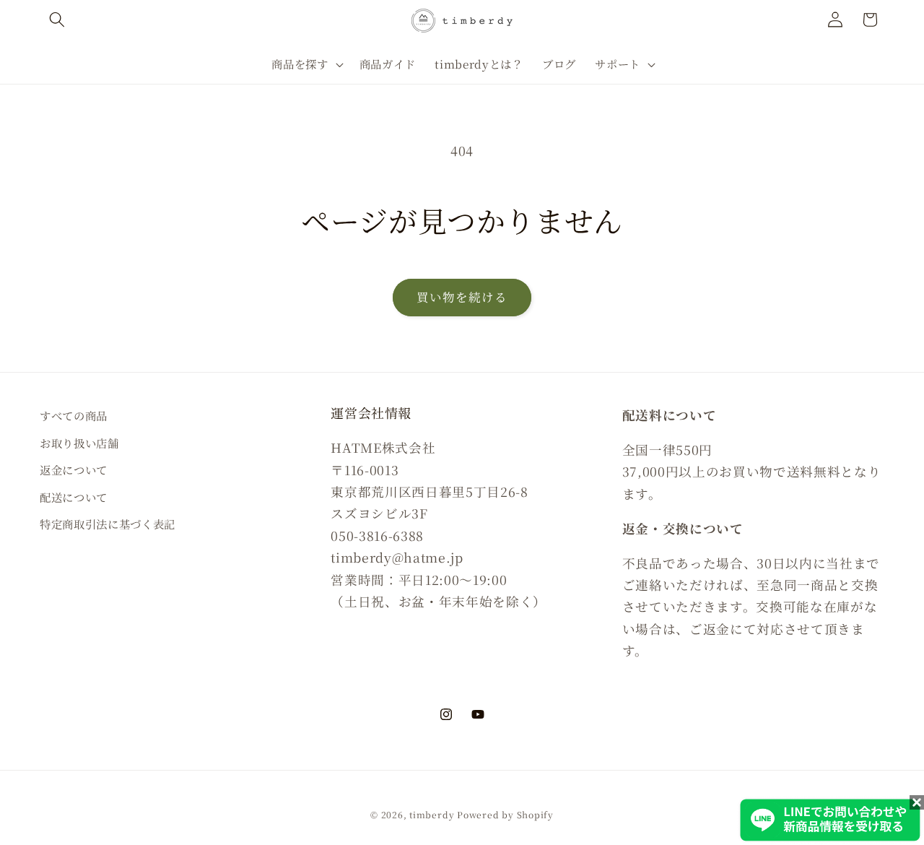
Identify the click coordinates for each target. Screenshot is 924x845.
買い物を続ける (462, 297)
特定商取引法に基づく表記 (107, 524)
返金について (74, 469)
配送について (74, 497)
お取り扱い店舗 (79, 443)
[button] (57, 19)
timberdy (431, 814)
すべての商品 (74, 415)
